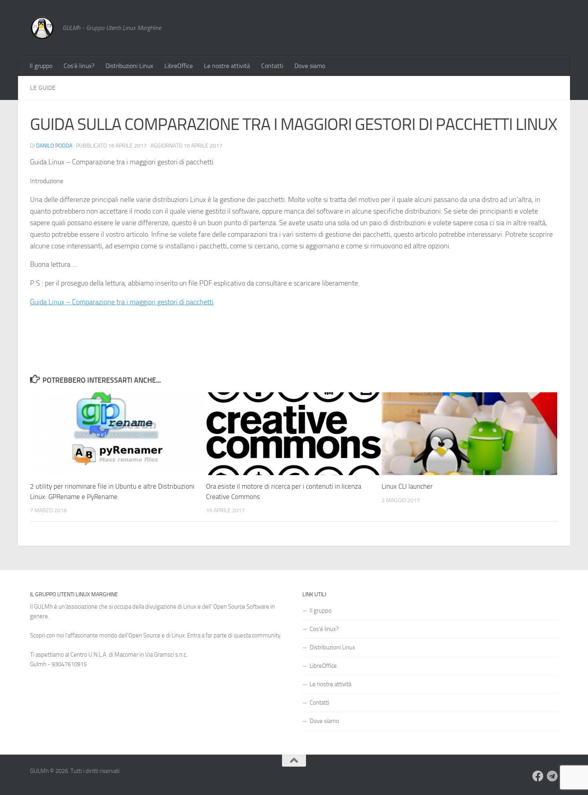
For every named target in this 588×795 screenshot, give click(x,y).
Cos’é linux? (79, 66)
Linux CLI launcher (407, 486)
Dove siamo (309, 66)
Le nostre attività (227, 66)
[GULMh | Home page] (42, 28)
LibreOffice (178, 66)
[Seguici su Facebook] (538, 776)
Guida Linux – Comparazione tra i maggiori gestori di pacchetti (122, 302)
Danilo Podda (54, 145)
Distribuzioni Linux (129, 66)
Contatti (272, 66)
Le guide (43, 88)
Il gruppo (41, 66)
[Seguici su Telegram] (552, 776)
